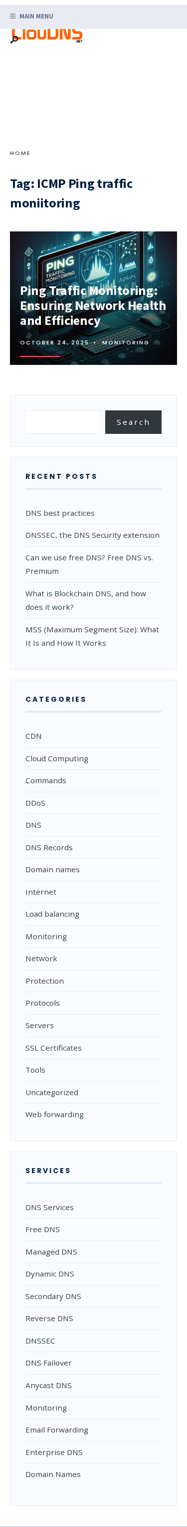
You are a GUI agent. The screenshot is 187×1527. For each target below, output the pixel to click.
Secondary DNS (53, 1296)
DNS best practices (60, 513)
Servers (39, 1025)
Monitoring (126, 342)
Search (134, 422)
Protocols (42, 1003)
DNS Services (49, 1207)
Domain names (52, 869)
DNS (33, 825)
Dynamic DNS (49, 1274)
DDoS (35, 803)
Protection (44, 981)
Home (20, 153)
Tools (35, 1070)
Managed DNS (51, 1252)
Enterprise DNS (54, 1452)
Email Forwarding (56, 1430)
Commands (45, 780)
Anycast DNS (48, 1385)
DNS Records (49, 847)
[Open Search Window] (14, 40)
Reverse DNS (49, 1318)
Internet (40, 892)
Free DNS (42, 1229)
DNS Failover (48, 1363)
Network (41, 958)
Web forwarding (54, 1114)
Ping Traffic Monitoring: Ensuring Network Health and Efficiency (93, 305)
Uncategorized (51, 1092)
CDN (33, 736)
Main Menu (35, 16)
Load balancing (52, 914)
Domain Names (53, 1474)
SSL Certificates (53, 1048)
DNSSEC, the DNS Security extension (92, 535)
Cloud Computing (56, 758)
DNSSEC (40, 1341)
